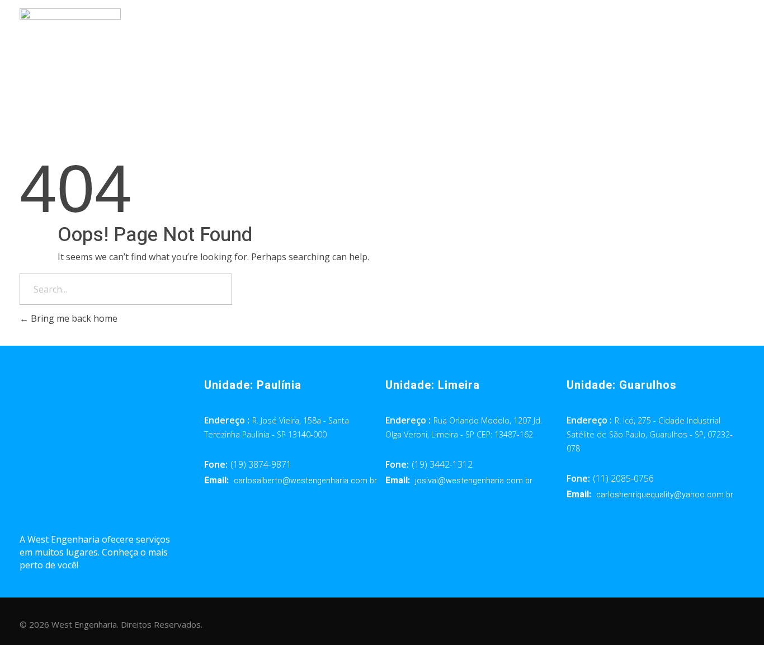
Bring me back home (73, 318)
